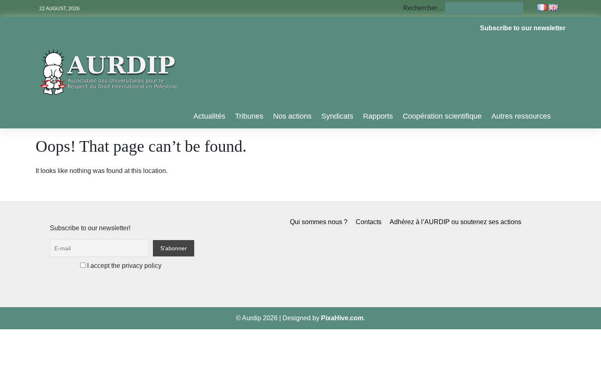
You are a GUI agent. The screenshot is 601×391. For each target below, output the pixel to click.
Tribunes (249, 116)
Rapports (378, 116)
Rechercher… (423, 7)
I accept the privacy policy (123, 265)
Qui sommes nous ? (319, 221)
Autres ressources (521, 116)
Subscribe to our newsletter (522, 28)
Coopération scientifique (442, 116)
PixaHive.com (342, 318)
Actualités (209, 116)
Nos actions (292, 116)
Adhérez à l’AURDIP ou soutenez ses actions (455, 221)
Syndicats (337, 116)
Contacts (368, 221)
